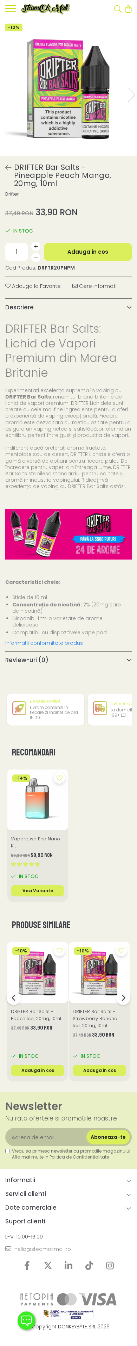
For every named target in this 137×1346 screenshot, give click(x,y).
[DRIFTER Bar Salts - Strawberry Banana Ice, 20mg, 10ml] (99, 972)
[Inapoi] (5, 168)
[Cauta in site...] (118, 9)
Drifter (12, 194)
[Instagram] (110, 1266)
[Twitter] (48, 1266)
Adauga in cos (87, 251)
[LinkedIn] (69, 1266)
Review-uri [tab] (26, 660)
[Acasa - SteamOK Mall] (45, 9)
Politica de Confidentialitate (79, 1157)
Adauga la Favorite (36, 286)
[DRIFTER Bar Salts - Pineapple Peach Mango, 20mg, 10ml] (68, 87)
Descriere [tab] (19, 307)
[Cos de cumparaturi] (128, 9)
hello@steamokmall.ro (42, 1249)
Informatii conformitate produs (44, 643)
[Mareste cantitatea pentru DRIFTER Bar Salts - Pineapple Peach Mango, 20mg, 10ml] (35, 246)
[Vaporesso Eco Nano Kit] (37, 800)
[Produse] (10, 10)
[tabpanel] (68, 87)
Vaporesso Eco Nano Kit (35, 842)
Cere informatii (98, 286)
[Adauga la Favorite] (59, 778)
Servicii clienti (25, 1194)
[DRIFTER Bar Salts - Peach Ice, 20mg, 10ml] (37, 972)
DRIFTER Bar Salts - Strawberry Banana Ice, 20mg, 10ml (95, 1018)
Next (131, 94)
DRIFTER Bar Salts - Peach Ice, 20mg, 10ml (36, 1015)
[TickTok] (89, 1266)
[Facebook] (27, 1266)
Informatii (20, 1180)
